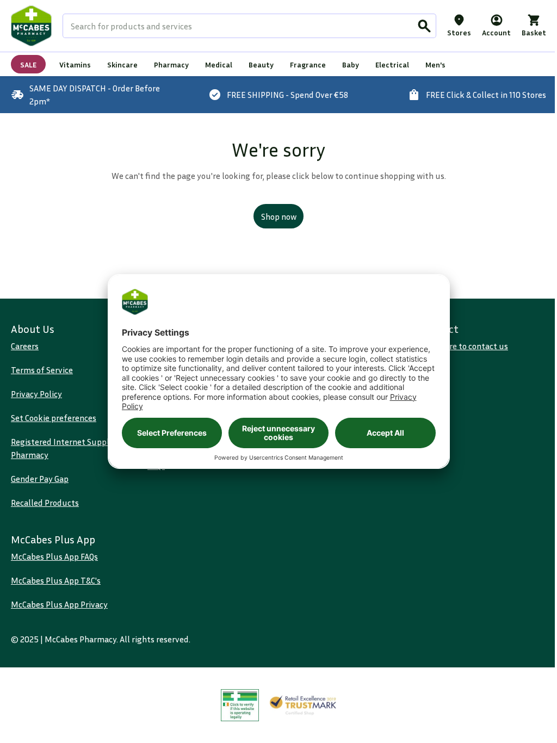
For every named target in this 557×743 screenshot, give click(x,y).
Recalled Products (45, 502)
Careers (25, 345)
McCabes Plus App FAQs (54, 556)
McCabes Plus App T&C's (56, 580)
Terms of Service (42, 369)
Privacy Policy (36, 393)
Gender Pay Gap (40, 478)
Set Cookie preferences (53, 417)
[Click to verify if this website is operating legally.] (240, 705)
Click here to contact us (464, 345)
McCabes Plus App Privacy (59, 604)
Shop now (278, 216)
